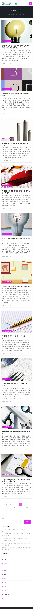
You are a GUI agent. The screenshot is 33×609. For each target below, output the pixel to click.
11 (17, 504)
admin (11, 63)
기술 (5, 590)
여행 (5, 582)
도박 (5, 567)
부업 (5, 578)
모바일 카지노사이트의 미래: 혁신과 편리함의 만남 (15, 94)
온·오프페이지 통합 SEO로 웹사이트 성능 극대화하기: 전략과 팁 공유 (16, 480)
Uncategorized (7, 41)
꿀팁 (5, 574)
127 (14, 507)
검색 (3, 519)
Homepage (11, 14)
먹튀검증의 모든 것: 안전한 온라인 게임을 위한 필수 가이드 (16, 192)
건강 (5, 559)
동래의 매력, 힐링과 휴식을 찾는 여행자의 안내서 (16, 432)
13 (24, 504)
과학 (5, 586)
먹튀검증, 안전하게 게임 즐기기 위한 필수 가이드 (16, 337)
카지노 (6, 570)
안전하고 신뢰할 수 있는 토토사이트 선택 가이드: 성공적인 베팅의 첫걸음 (16, 47)
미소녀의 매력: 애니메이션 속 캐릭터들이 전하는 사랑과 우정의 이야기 (16, 287)
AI (4, 598)
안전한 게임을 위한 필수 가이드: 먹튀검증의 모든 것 (16, 384)
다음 (27, 507)
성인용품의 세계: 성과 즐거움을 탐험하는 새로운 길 (16, 144)
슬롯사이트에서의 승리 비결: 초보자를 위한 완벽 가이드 (16, 239)
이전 (6, 504)
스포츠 (6, 563)
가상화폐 (6, 594)
